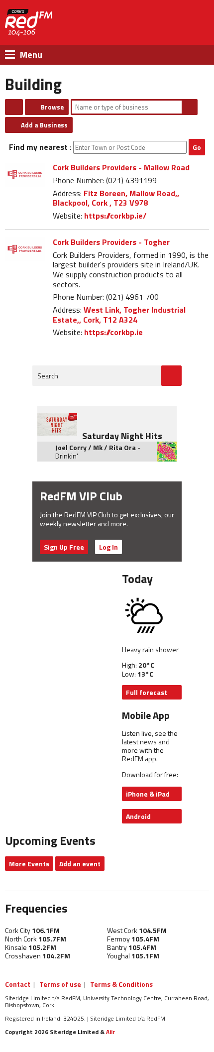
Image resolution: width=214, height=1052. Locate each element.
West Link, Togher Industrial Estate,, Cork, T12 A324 (119, 315)
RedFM (28, 22)
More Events (29, 863)
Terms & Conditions (121, 984)
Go (197, 147)
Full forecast (146, 692)
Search (190, 107)
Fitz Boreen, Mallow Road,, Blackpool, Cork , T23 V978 (116, 198)
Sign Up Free (64, 547)
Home (14, 107)
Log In (108, 547)
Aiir (110, 1032)
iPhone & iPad (148, 794)
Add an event (80, 863)
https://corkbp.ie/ (115, 216)
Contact (17, 984)
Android (138, 816)
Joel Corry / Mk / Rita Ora (95, 447)
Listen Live (161, 22)
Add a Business (44, 125)
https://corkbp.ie (113, 332)
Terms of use (60, 984)
